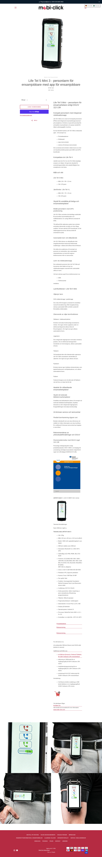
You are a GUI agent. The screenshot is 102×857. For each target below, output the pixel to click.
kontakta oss (56, 705)
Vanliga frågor (62, 834)
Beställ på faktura (33, 834)
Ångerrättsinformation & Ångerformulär (29, 838)
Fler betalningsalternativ (26, 115)
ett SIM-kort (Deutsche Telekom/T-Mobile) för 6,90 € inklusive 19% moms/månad (69, 655)
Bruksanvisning (61, 627)
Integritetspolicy (63, 838)
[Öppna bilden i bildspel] (51, 43)
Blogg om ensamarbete (48, 834)
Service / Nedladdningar (78, 838)
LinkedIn (64, 841)
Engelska (37, 841)
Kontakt (57, 841)
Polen (51, 841)
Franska (45, 841)
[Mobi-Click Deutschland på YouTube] (17, 850)
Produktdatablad (61, 623)
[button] (92, 5)
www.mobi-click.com (59, 709)
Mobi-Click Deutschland (44, 850)
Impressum (72, 834)
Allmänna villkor (50, 838)
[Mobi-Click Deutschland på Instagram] (14, 850)
